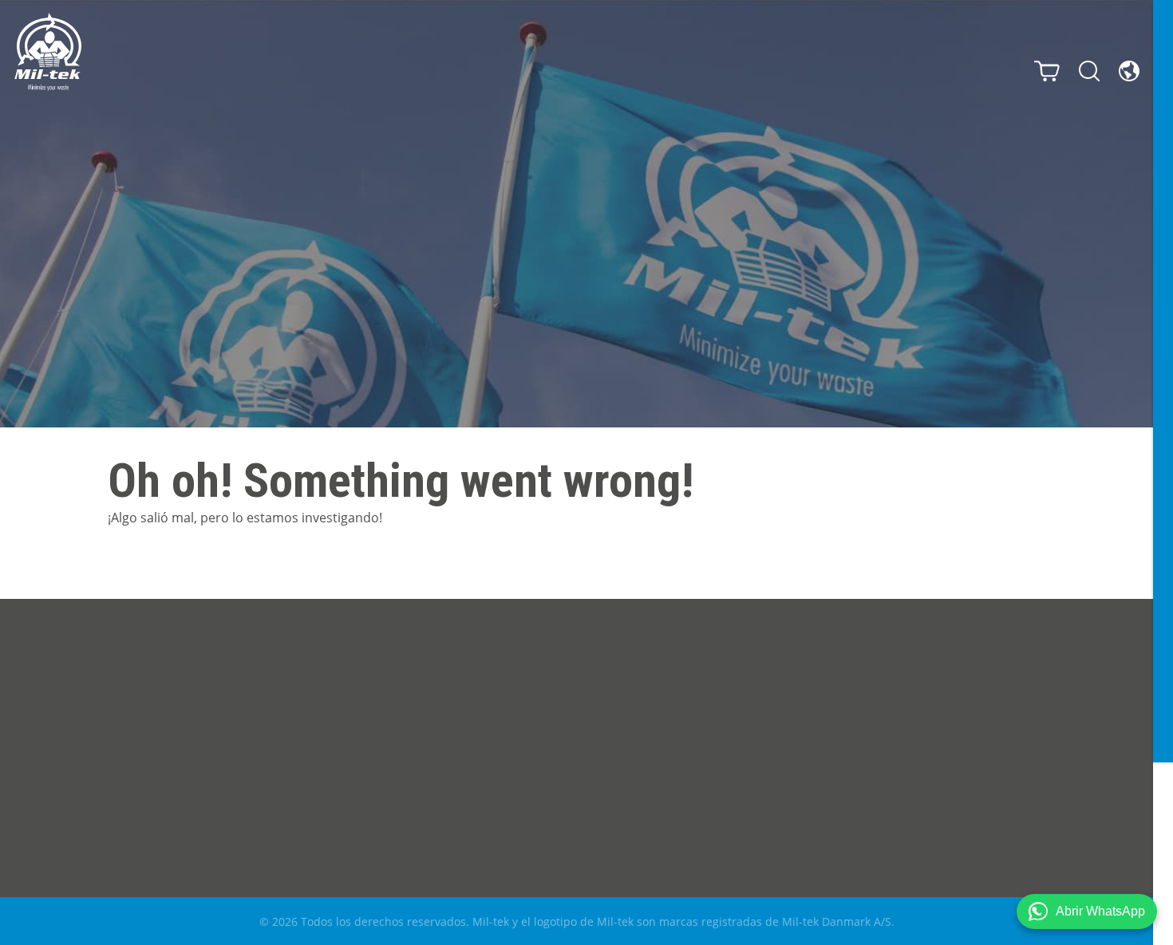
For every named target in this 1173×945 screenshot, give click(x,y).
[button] (1087, 911)
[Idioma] (1129, 71)
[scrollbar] (1163, 472)
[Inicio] (47, 52)
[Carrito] (1047, 71)
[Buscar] (1089, 71)
